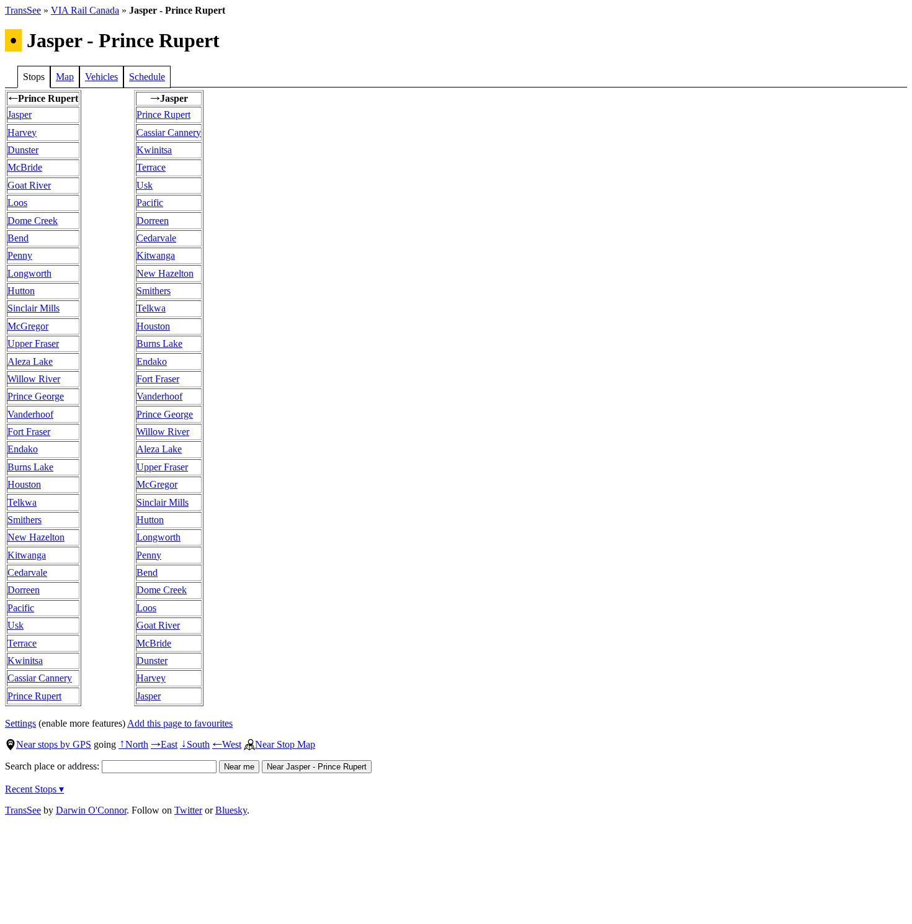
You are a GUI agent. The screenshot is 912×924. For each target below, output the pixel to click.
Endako (22, 449)
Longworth (29, 273)
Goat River (29, 185)
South (195, 744)
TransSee (23, 10)
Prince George (35, 396)
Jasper (19, 114)
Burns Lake (30, 467)
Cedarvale (27, 572)
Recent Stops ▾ (34, 789)
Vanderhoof (30, 414)
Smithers (24, 519)
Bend (18, 238)
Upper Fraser (33, 343)
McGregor (27, 326)
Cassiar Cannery (39, 678)
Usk (15, 625)
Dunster (22, 150)
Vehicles (101, 76)
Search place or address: (53, 766)
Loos (17, 202)
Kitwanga (26, 555)
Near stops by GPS (53, 744)
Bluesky (231, 810)
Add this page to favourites (180, 723)
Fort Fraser (28, 431)
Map (65, 76)
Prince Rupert (34, 696)
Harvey (22, 132)
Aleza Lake (30, 361)
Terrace (22, 643)
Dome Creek (32, 220)
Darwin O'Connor (91, 810)
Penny (19, 255)
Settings (20, 723)
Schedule (147, 76)
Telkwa (22, 502)
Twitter (188, 810)
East (164, 744)
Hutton (21, 290)
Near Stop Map (285, 744)
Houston (24, 484)
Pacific (20, 608)
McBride (24, 167)
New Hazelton (36, 537)
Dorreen (23, 590)
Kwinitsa (25, 660)
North (133, 744)
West (226, 744)
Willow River (33, 379)
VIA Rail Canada (85, 10)
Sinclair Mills (33, 308)
